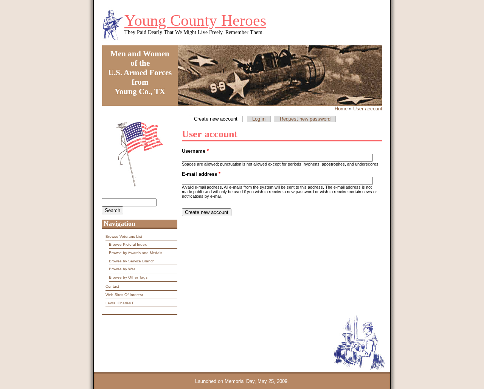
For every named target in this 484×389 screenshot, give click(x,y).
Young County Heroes (195, 20)
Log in (258, 119)
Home (341, 109)
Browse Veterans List (123, 236)
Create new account (218, 119)
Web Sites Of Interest (124, 295)
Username (195, 151)
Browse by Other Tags (128, 277)
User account (367, 109)
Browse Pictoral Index (128, 244)
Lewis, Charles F (119, 303)
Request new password (305, 119)
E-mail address (201, 174)
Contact (112, 286)
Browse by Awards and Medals (135, 253)
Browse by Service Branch (132, 261)
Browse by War (122, 269)
